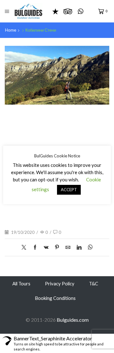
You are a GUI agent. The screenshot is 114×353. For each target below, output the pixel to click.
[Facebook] (35, 247)
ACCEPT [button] (69, 189)
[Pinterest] (57, 247)
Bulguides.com (73, 320)
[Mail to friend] (67, 247)
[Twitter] (25, 247)
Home (10, 30)
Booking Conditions (55, 298)
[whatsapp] (88, 247)
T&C (93, 283)
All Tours (21, 283)
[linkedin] (79, 247)
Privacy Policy (59, 283)
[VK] (46, 247)
